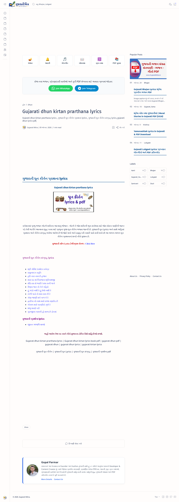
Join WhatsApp (63, 88)
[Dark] (170, 4)
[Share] (120, 127)
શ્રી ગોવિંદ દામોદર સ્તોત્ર (38, 269)
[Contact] (5, 55)
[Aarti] (5, 23)
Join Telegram (88, 88)
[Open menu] (5, 4)
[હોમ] (5, 13)
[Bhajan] (5, 18)
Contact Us (58, 479)
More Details (46, 479)
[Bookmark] (175, 4)
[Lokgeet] (5, 28)
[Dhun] (26, 427)
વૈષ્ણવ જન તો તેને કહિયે (38, 286)
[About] (5, 49)
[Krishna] (146, 124)
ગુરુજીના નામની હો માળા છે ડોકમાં (42, 311)
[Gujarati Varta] (5, 34)
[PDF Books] (5, 44)
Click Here (90, 244)
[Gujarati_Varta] (149, 106)
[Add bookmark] (113, 127)
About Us (133, 276)
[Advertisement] (91, 29)
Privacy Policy (145, 276)
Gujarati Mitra (24, 497)
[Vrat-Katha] (5, 39)
